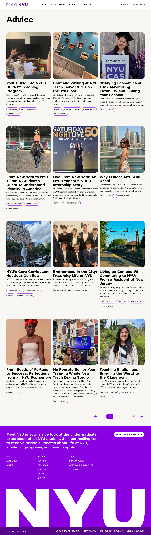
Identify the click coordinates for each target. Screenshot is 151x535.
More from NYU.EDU (16, 531)
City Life (122, 302)
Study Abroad (13, 208)
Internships (12, 109)
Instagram (43, 457)
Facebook (43, 465)
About (72, 457)
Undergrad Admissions (67, 531)
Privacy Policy (76, 461)
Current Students (33, 290)
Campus (86, 4)
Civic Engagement (15, 204)
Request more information (127, 434)
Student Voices (14, 114)
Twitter (42, 461)
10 (134, 416)
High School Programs (111, 531)
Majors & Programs (28, 109)
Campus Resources (108, 302)
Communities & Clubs (62, 290)
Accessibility (76, 469)
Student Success (136, 531)
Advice (73, 4)
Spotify (41, 478)
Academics (58, 4)
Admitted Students (15, 290)
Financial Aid (89, 531)
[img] (28, 55)
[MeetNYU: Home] (17, 4)
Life (44, 4)
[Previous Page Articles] (95, 416)
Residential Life (136, 302)
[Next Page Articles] (142, 416)
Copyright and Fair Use (81, 465)
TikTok (41, 474)
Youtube (42, 469)
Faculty (57, 109)
